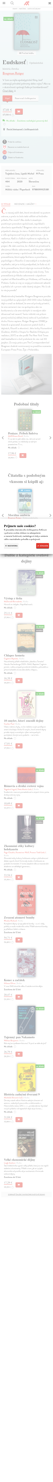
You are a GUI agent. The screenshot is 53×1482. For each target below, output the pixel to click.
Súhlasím (43, 546)
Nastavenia (12, 546)
